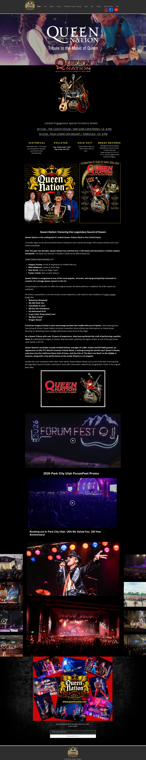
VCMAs (111, 353)
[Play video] (73, 440)
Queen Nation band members (37, 259)
